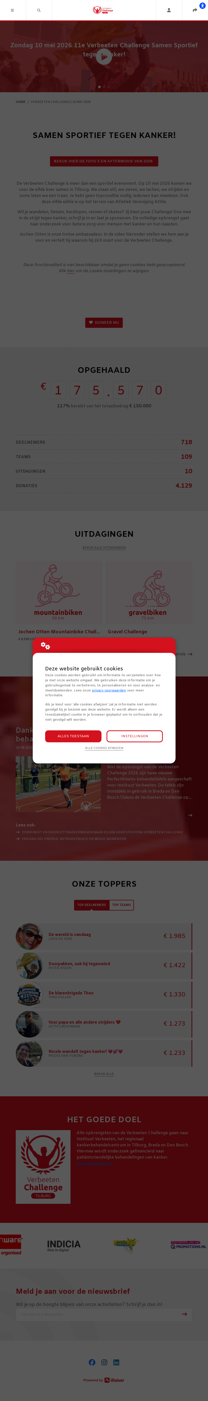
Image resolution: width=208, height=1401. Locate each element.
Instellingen (134, 736)
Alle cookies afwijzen (104, 748)
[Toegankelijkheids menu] (202, 6)
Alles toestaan (73, 736)
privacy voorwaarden (109, 690)
